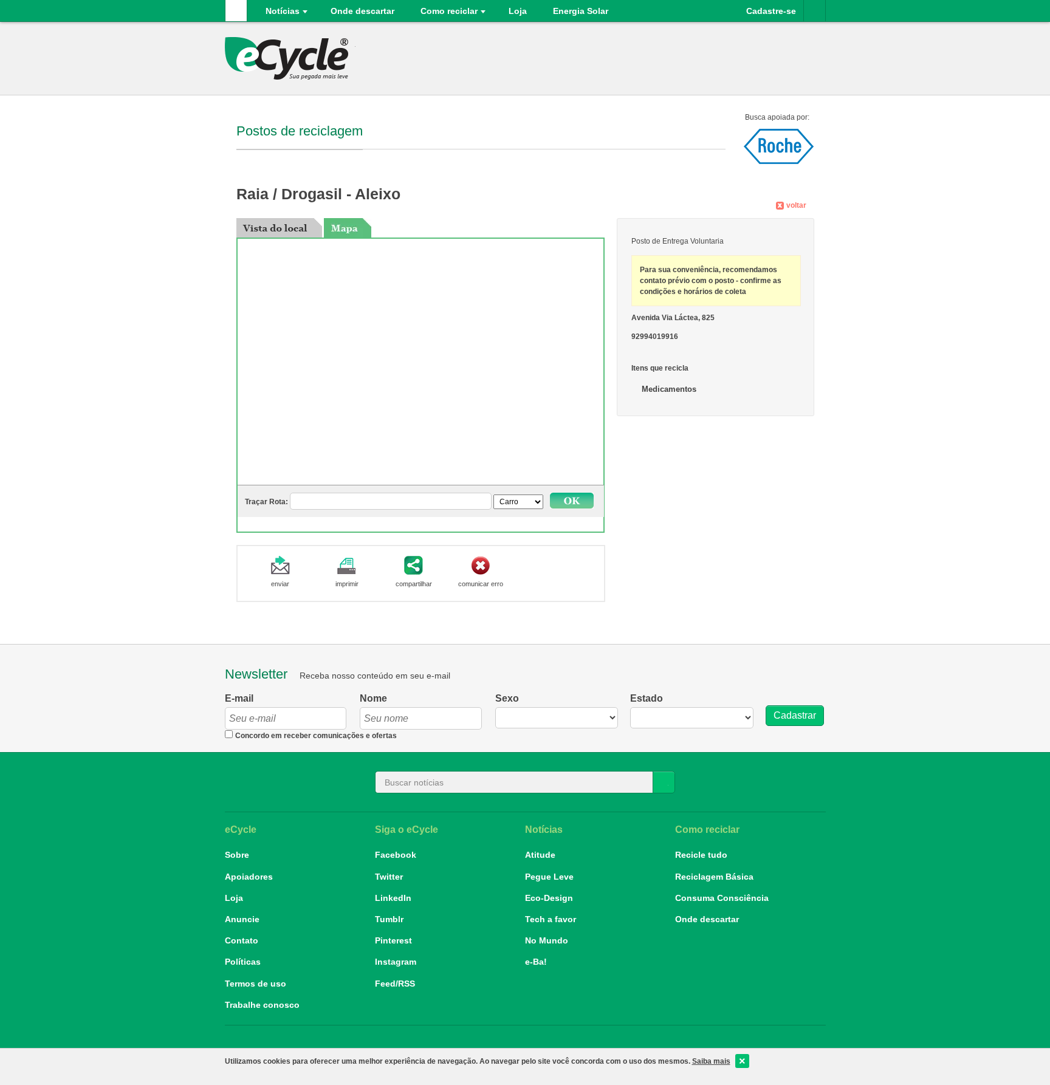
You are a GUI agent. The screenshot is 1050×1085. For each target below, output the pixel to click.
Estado (646, 698)
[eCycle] (290, 58)
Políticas (243, 962)
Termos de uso (255, 983)
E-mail (239, 698)
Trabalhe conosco (262, 1005)
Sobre (237, 855)
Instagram (395, 962)
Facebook (395, 855)
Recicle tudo (701, 855)
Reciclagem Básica (714, 876)
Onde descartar (362, 11)
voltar (796, 205)
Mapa (347, 228)
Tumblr (389, 919)
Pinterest (393, 940)
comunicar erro (480, 583)
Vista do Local (279, 228)
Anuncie (242, 919)
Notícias (283, 11)
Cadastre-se (771, 11)
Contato (241, 940)
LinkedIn (393, 898)
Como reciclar (449, 11)
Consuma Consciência (722, 898)
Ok (572, 500)
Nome (373, 698)
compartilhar (414, 583)
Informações (814, 10)
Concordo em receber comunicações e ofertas (316, 735)
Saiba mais (711, 1061)
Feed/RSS (395, 983)
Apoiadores (249, 876)
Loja (234, 898)
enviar (280, 583)
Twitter (389, 876)
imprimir (347, 583)
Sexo (507, 698)
